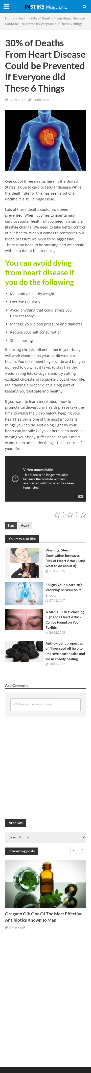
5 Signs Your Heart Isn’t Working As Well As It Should (64, 590)
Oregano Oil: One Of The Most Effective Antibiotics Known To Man (43, 916)
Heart (25, 525)
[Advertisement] (45, 767)
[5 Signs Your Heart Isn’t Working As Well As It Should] (24, 593)
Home (9, 18)
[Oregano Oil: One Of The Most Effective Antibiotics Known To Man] (45, 884)
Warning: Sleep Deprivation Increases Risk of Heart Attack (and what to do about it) (65, 558)
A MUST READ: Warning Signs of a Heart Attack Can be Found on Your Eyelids (65, 620)
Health (22, 18)
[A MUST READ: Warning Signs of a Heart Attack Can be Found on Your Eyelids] (24, 619)
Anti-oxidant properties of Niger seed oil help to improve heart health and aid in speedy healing (65, 651)
